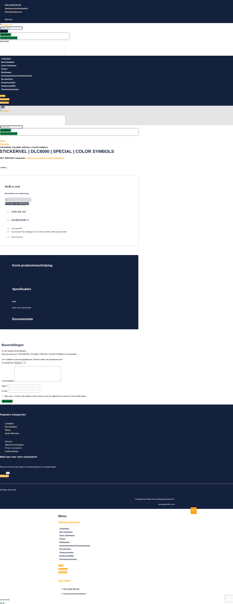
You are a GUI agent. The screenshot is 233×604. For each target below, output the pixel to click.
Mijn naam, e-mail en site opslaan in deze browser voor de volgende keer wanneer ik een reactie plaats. (45, 396)
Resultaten (5, 34)
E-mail (5, 391)
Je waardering (8, 363)
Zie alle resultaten (8, 38)
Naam (5, 386)
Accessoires (31, 158)
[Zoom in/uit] (1, 599)
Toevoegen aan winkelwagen (17, 204)
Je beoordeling (8, 381)
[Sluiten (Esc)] (8, 599)
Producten (4, 144)
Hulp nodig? (64, 580)
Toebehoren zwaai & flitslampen (50, 158)
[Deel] (6, 599)
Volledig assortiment (69, 522)
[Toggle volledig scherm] (3, 599)
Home (2, 141)
